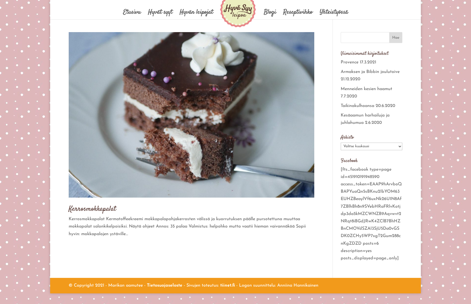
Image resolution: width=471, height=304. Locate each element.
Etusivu (132, 13)
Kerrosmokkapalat (92, 209)
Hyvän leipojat (196, 13)
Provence (349, 62)
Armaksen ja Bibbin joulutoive (370, 72)
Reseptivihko (298, 13)
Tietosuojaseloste (164, 285)
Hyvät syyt (160, 13)
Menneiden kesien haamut (366, 89)
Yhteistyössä (334, 13)
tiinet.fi (227, 285)
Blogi (270, 13)
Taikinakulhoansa (357, 106)
